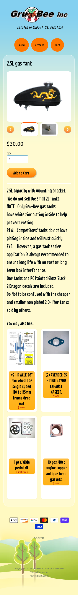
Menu (21, 45)
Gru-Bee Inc (38, 568)
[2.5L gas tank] (29, 129)
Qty (9, 153)
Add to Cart (21, 172)
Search (39, 538)
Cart (57, 45)
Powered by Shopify (39, 575)
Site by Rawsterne (39, 572)
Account (39, 45)
